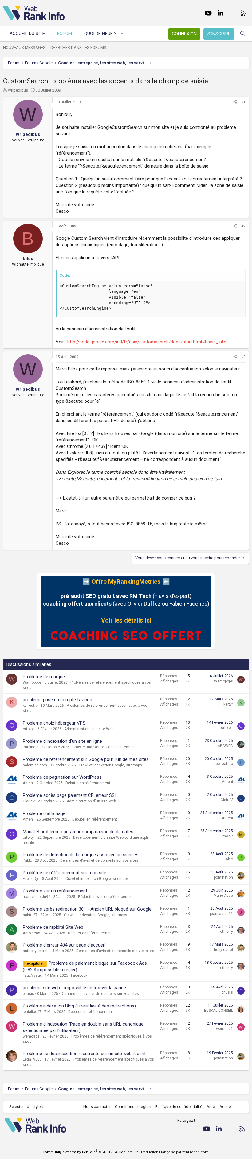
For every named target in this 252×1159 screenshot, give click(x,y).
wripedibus (18, 90)
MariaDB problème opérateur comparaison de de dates (78, 831)
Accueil (226, 1106)
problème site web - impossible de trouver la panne (74, 988)
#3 (243, 357)
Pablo (27, 860)
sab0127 (30, 915)
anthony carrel (35, 951)
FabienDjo (31, 878)
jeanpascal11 (221, 914)
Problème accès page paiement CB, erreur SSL (70, 795)
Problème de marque (44, 676)
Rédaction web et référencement (106, 897)
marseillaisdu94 (36, 897)
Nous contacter (97, 1106)
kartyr (228, 704)
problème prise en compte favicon (57, 699)
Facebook (79, 975)
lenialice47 (32, 1012)
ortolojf (29, 729)
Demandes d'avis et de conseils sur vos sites (99, 860)
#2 (243, 226)
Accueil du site (27, 33)
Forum (64, 33)
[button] (122, 33)
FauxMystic (32, 975)
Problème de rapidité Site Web (53, 927)
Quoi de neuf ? (100, 33)
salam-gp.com (35, 765)
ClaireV (29, 801)
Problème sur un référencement (55, 891)
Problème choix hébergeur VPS (54, 723)
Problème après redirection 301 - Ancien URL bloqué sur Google (87, 909)
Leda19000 (32, 1059)
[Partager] (235, 102)
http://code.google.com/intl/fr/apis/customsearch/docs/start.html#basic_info (146, 342)
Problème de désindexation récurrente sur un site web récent (84, 1053)
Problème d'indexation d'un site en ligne (62, 741)
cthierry (226, 931)
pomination (223, 877)
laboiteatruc (223, 763)
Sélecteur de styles (26, 1106)
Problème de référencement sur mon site (64, 873)
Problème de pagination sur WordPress (62, 777)
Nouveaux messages (24, 47)
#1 (243, 102)
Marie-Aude (223, 895)
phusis (28, 993)
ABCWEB (225, 746)
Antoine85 (31, 933)
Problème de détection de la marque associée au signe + (80, 854)
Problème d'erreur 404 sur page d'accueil (64, 945)
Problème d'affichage (44, 813)
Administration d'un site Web (88, 729)
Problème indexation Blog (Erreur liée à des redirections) (79, 1006)
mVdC (227, 836)
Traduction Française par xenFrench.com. (174, 1152)
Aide (211, 1106)
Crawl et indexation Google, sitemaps (104, 747)
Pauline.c (30, 747)
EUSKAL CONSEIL (218, 1010)
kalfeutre (30, 705)
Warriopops (32, 682)
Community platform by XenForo (91, 1152)
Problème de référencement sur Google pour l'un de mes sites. (86, 759)
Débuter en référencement (87, 783)
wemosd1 (31, 1036)
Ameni (28, 783)
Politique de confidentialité (178, 1106)
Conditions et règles (133, 1106)
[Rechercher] (243, 33)
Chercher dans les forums (78, 47)
